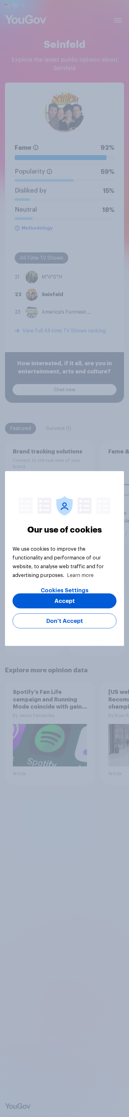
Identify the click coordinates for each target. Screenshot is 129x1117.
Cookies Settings (65, 590)
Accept (64, 601)
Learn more (80, 575)
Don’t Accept (64, 621)
